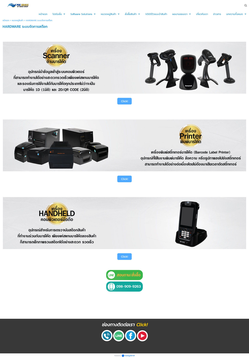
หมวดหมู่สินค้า (17, 20)
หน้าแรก (6, 20)
